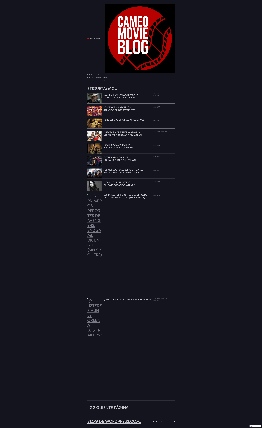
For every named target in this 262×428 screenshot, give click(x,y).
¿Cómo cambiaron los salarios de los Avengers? (119, 108)
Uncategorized (165, 131)
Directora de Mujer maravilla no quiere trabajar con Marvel (122, 133)
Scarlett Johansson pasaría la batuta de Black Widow (121, 96)
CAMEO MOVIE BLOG (95, 38)
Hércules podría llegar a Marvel (123, 120)
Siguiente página (111, 407)
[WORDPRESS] (162, 421)
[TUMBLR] (159, 421)
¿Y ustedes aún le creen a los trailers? (127, 299)
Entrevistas (156, 156)
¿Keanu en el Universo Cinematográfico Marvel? (119, 184)
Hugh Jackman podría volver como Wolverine (118, 146)
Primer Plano (165, 298)
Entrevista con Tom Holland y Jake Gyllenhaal (119, 159)
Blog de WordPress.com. (114, 421)
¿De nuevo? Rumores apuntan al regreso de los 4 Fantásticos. (123, 171)
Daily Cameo (156, 94)
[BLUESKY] (153, 421)
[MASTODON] (156, 421)
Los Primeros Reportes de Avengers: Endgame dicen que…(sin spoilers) (125, 196)
